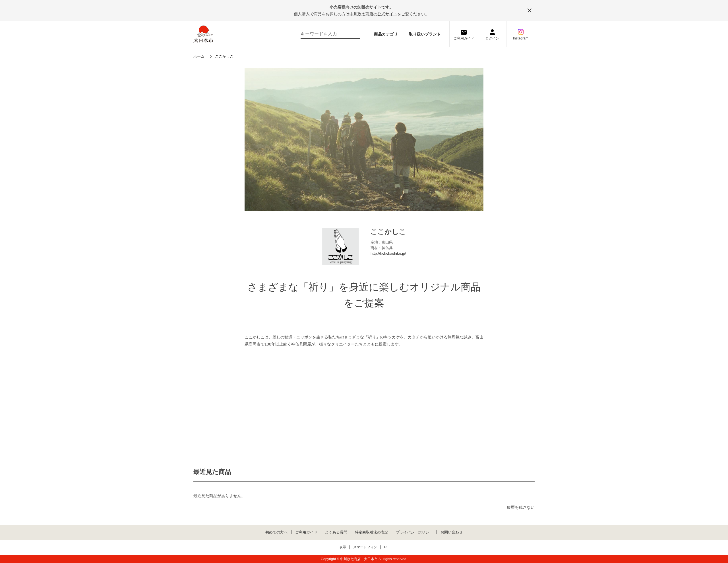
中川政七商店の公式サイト (373, 14)
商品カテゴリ (386, 34)
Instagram (520, 38)
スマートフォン (365, 547)
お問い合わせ (451, 532)
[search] (353, 34)
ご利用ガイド (464, 38)
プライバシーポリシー (414, 532)
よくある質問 (336, 532)
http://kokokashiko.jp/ (388, 253)
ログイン (492, 38)
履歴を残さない (521, 507)
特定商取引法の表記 (371, 532)
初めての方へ (276, 532)
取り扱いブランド (425, 34)
